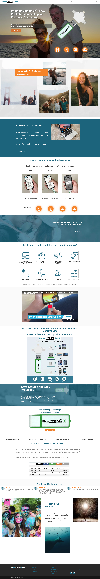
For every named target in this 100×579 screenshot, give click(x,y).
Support (81, 1)
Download (88, 1)
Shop (97, 1)
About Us (73, 1)
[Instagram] (74, 573)
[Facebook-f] (71, 573)
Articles (53, 573)
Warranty (53, 567)
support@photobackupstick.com (80, 569)
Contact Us (34, 567)
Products (64, 1)
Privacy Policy (34, 571)
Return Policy (54, 571)
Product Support (54, 569)
